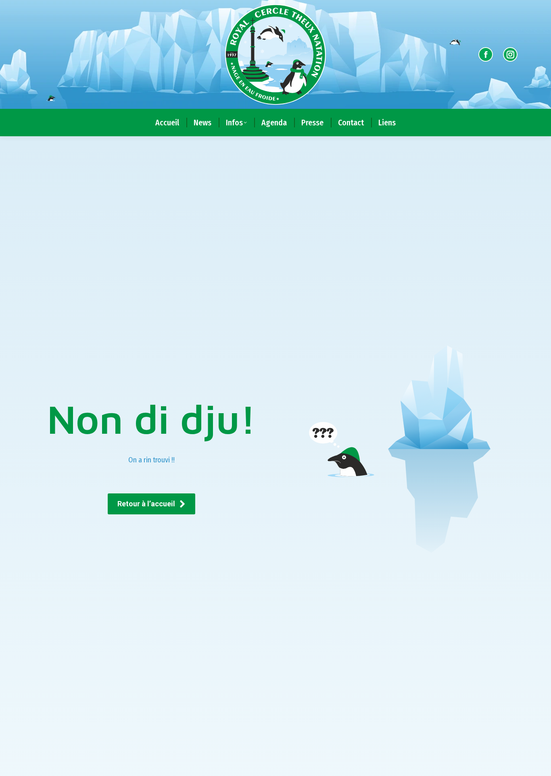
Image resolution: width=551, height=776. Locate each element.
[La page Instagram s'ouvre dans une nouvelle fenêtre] (510, 54)
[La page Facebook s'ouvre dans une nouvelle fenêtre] (485, 54)
